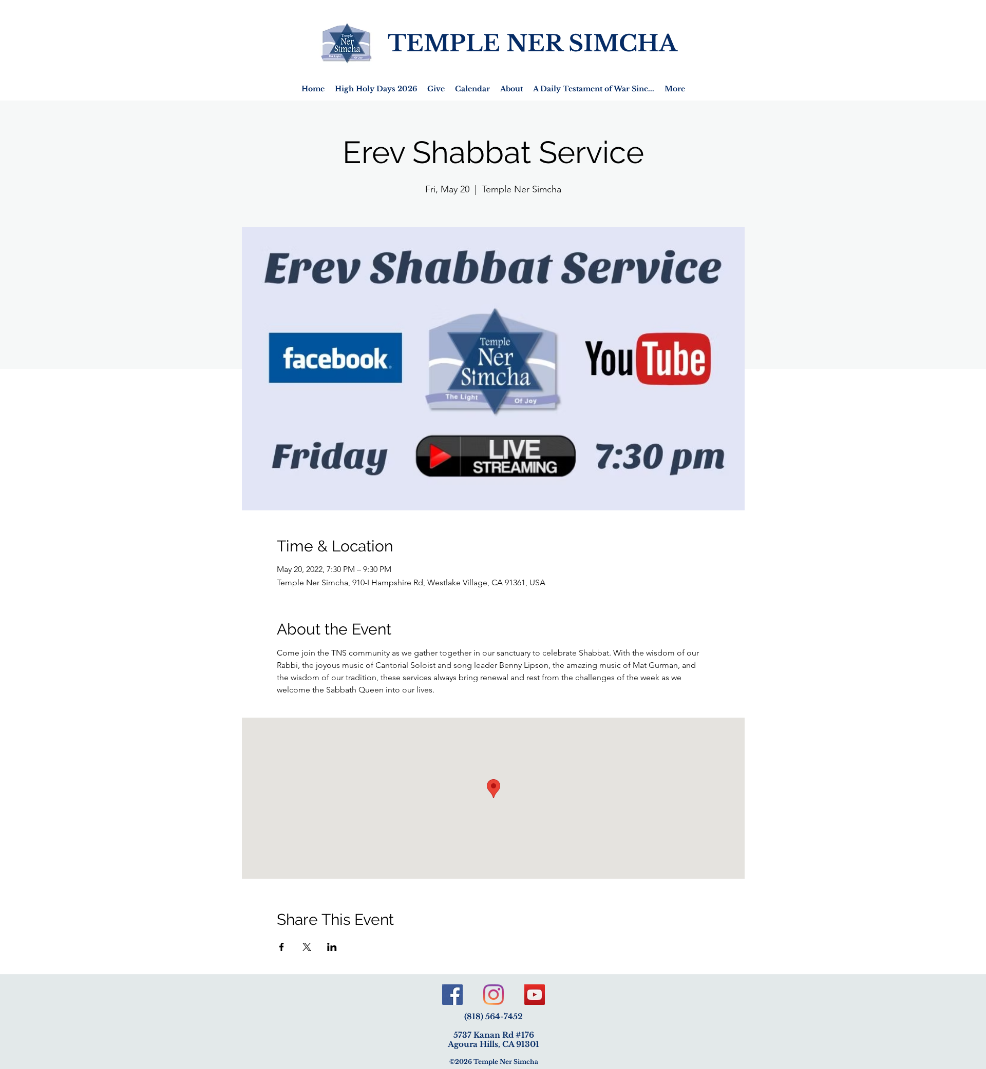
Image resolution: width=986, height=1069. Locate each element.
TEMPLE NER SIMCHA (532, 43)
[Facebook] (452, 994)
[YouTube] (534, 994)
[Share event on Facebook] (282, 947)
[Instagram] (493, 994)
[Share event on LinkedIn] (332, 947)
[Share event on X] (307, 947)
